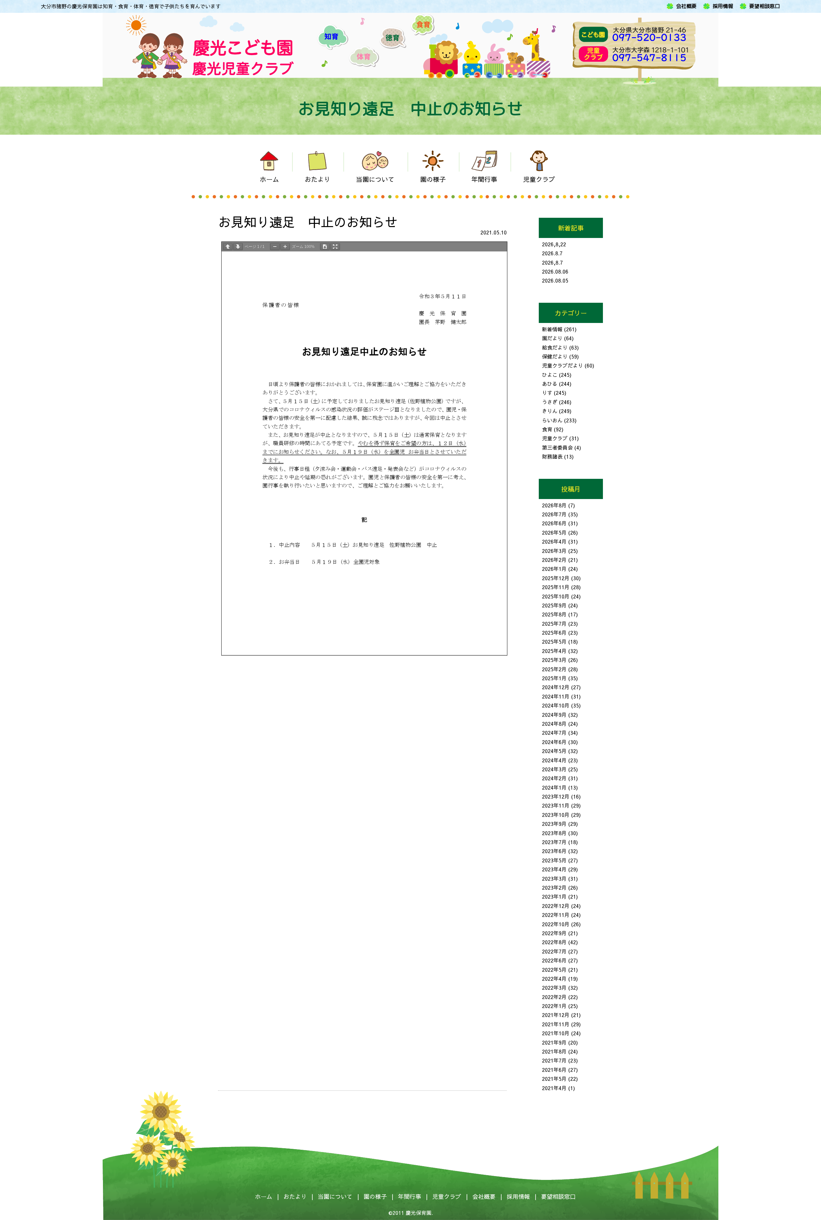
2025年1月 (554, 678)
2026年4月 (554, 541)
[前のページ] (228, 246)
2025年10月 (556, 596)
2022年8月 (554, 941)
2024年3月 (554, 769)
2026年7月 (554, 514)
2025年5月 (554, 641)
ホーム (263, 1196)
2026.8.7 (552, 253)
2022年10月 (556, 924)
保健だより (555, 356)
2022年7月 (554, 951)
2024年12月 (556, 686)
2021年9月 (554, 1042)
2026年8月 (554, 505)
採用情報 (723, 6)
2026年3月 (554, 550)
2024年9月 (554, 714)
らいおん (552, 420)
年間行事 (409, 1196)
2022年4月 (554, 978)
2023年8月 (554, 832)
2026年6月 (554, 523)
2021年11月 (556, 1024)
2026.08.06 (555, 271)
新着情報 (552, 329)
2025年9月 (554, 605)
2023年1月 (554, 896)
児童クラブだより (562, 365)
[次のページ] (238, 246)
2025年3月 (554, 659)
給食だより (555, 347)
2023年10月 (556, 814)
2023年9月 (554, 823)
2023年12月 (556, 796)
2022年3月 (554, 987)
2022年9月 (554, 932)
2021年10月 (556, 1033)
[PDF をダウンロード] (325, 246)
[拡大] (285, 246)
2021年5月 (554, 1078)
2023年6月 (554, 850)
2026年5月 (554, 532)
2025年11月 (556, 586)
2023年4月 (554, 869)
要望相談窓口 (764, 6)
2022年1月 (554, 1005)
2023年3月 (554, 878)
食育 (547, 429)
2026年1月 (554, 568)
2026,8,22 (554, 244)
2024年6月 (554, 741)
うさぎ (549, 401)
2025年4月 (554, 650)
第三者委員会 (557, 447)
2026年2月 (554, 559)
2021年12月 (556, 1014)
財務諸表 (552, 456)
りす (547, 392)
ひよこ (549, 374)
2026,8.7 (552, 262)
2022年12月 (556, 905)
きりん (549, 410)
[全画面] (335, 246)
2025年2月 (554, 669)
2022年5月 (554, 969)
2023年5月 (554, 860)
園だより (552, 338)
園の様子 (375, 1196)
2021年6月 (554, 1069)
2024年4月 (554, 760)
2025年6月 (554, 632)
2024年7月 (554, 732)
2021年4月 (554, 1087)
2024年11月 (556, 696)
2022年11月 (556, 914)
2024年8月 (554, 723)
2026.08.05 (555, 280)
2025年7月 (554, 623)
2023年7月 (554, 841)
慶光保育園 (418, 1212)
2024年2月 (554, 778)
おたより (295, 1196)
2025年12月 (556, 577)
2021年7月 (554, 1060)
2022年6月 (554, 960)
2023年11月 (556, 805)
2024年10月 (556, 705)
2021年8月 (554, 1051)
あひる (549, 383)
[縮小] (275, 246)
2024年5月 (554, 750)
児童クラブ (555, 438)
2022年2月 (554, 996)
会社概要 (686, 6)
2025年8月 (554, 614)
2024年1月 (554, 787)
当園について (335, 1196)
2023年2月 (554, 887)
